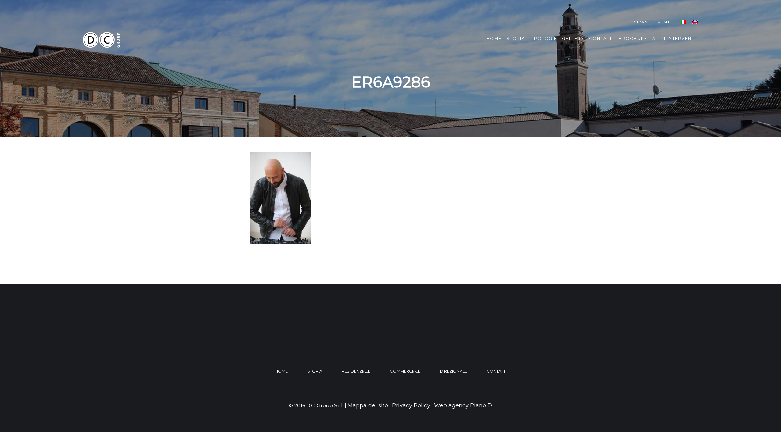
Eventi (663, 22)
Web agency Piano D (463, 405)
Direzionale (453, 371)
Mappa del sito (367, 405)
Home (494, 38)
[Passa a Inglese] (695, 22)
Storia (515, 38)
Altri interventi (674, 38)
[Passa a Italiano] (683, 22)
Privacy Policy (411, 405)
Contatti (601, 38)
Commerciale (405, 371)
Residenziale (356, 371)
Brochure (633, 38)
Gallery (573, 38)
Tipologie (543, 38)
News (640, 22)
